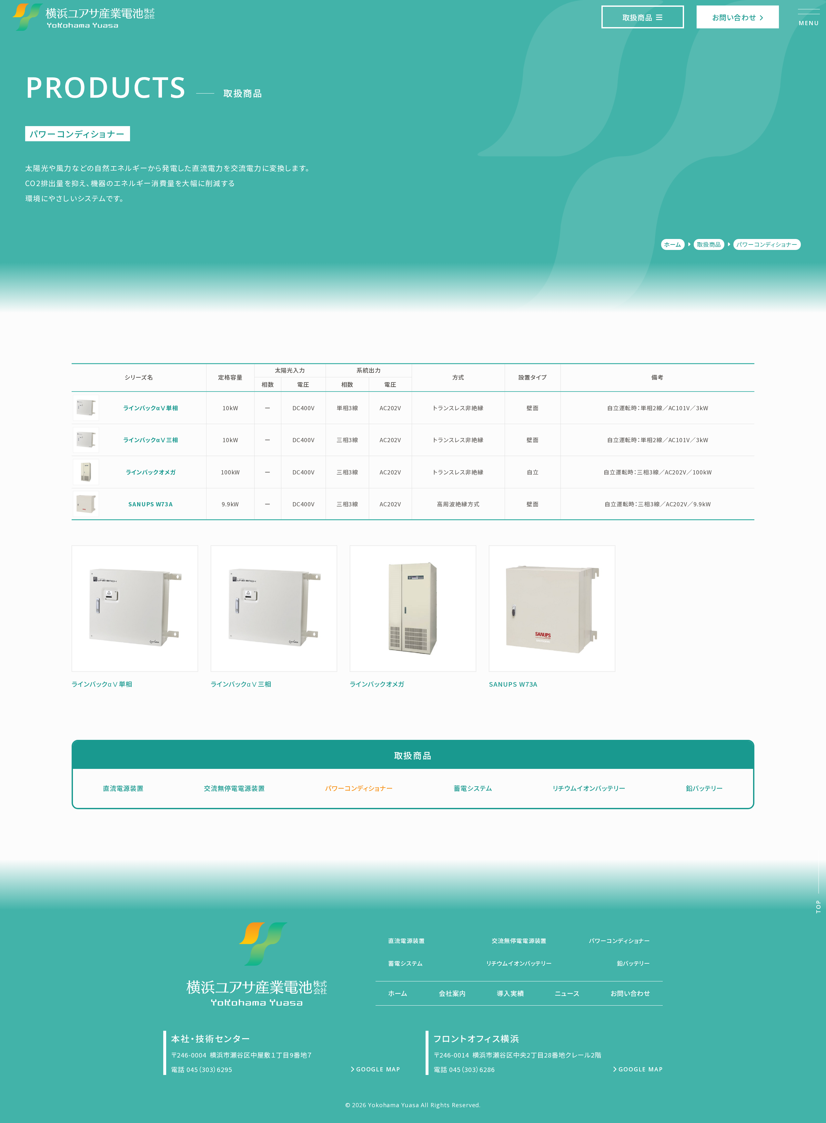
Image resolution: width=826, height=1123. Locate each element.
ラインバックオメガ (151, 472)
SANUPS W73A (150, 504)
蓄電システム (473, 788)
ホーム (672, 244)
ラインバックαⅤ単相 (150, 407)
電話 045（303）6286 (464, 1069)
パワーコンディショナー (359, 788)
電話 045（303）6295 (201, 1069)
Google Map (378, 1069)
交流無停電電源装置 (234, 788)
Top (818, 906)
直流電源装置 (123, 788)
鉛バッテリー (704, 788)
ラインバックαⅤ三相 (150, 439)
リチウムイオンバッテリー (589, 788)
